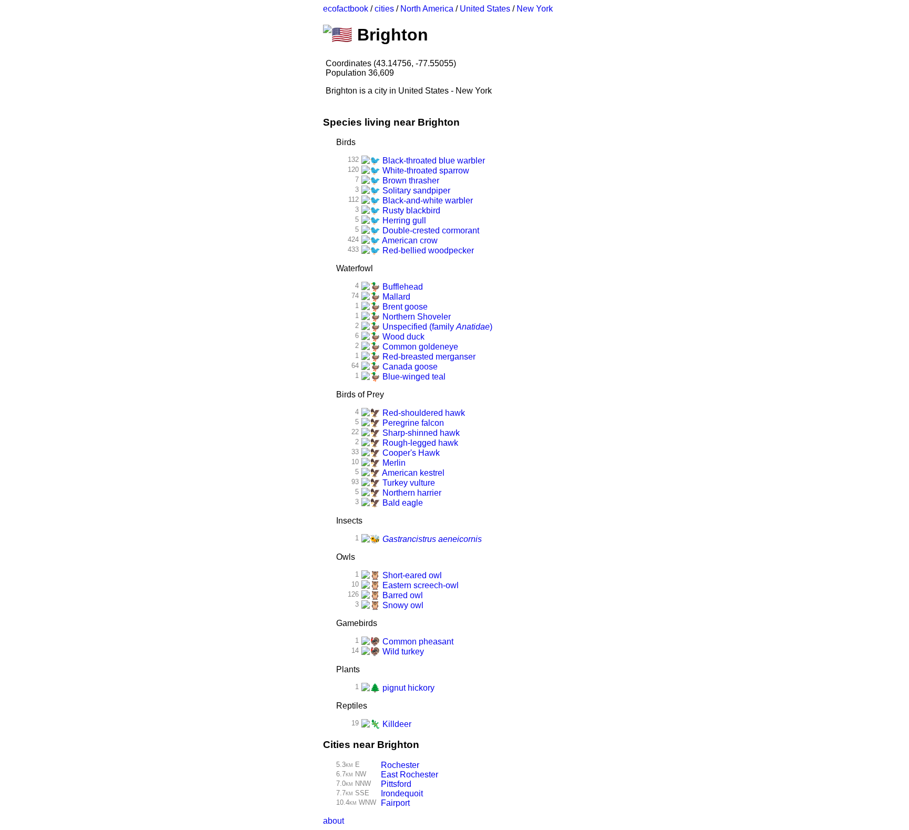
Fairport (395, 802)
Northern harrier (410, 492)
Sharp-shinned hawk (420, 432)
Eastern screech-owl (419, 585)
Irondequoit (402, 793)
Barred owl (401, 595)
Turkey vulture (407, 482)
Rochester (400, 765)
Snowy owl (401, 605)
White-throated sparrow (424, 170)
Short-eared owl (411, 575)
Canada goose (409, 366)
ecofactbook (345, 8)
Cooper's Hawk (410, 452)
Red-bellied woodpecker (427, 250)
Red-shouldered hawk (422, 412)
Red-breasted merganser (428, 356)
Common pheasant (416, 641)
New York (535, 8)
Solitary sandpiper (415, 190)
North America (426, 8)
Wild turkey (402, 651)
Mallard (395, 296)
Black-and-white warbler (426, 200)
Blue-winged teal (413, 376)
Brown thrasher (409, 180)
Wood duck (402, 336)
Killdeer (395, 724)
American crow (409, 240)
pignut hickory (407, 687)
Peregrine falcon (412, 422)
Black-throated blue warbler (432, 160)
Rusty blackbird (410, 210)
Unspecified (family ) (436, 326)
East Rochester (409, 774)
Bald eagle (401, 502)
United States (485, 8)
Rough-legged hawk (419, 442)
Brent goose (404, 306)
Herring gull (403, 220)
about (333, 820)
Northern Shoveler (415, 316)
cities (384, 8)
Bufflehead (401, 286)
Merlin (393, 462)
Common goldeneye (419, 346)
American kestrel (412, 472)
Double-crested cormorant (429, 230)
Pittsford (396, 784)
